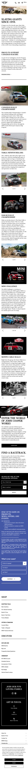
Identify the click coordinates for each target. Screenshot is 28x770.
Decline (14, 763)
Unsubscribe (4, 743)
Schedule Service (5, 661)
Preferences (14, 766)
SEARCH (14, 492)
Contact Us (4, 738)
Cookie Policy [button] (11, 753)
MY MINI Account (5, 658)
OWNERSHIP (4, 656)
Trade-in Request (5, 628)
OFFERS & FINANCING (7, 622)
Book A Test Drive (5, 615)
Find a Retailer (5, 617)
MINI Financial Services (7, 630)
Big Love (3, 648)
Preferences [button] (20, 755)
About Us (3, 733)
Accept (14, 759)
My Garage (4, 669)
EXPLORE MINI (5, 643)
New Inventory (4, 607)
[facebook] (13, 693)
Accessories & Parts (6, 664)
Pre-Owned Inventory (6, 609)
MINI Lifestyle (4, 667)
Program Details (5, 74)
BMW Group (4, 740)
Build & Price (4, 612)
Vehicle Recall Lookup (6, 672)
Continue (10, 579)
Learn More (14, 445)
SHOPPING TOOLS (6, 604)
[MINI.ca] (4, 2)
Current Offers (4, 625)
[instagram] (15, 693)
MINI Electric (4, 645)
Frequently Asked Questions (8, 651)
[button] (2, 189)
